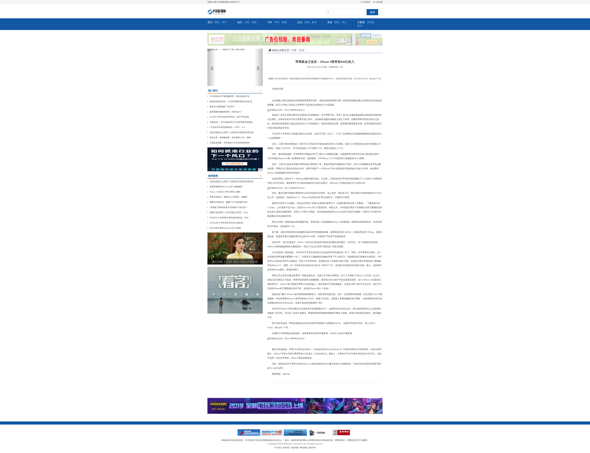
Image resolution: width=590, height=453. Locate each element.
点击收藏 (379, 2)
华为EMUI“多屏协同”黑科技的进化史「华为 (227, 217)
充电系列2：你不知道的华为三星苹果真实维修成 (230, 122)
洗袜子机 (286, 374)
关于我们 (278, 448)
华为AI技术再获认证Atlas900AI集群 (224, 228)
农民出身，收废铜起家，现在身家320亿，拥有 (229, 137)
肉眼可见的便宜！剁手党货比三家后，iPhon (227, 212)
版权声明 (312, 448)
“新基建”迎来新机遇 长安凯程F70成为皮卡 (227, 207)
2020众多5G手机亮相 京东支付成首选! (225, 223)
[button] (211, 67)
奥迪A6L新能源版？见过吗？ (221, 106)
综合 (344, 22)
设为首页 (366, 2)
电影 (254, 22)
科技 (247, 22)
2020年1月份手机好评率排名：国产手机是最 (228, 117)
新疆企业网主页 (280, 50)
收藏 (284, 22)
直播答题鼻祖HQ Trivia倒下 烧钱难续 (224, 186)
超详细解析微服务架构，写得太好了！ (225, 112)
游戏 (307, 22)
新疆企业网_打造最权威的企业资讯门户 (223, 2)
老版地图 (295, 448)
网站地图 (303, 448)
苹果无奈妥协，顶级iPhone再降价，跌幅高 (227, 197)
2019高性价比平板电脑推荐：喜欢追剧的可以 (228, 96)
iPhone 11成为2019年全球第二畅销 (223, 192)
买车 (224, 22)
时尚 (277, 22)
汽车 (294, 50)
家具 (314, 22)
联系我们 (286, 448)
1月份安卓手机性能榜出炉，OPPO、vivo (226, 127)
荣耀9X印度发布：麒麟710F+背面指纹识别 (227, 202)
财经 (217, 22)
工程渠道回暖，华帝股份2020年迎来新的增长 (228, 143)
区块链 (370, 22)
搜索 (372, 12)
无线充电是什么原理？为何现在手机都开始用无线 (230, 132)
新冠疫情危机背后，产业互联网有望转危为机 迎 (229, 101)
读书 (359, 25)
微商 (336, 22)
